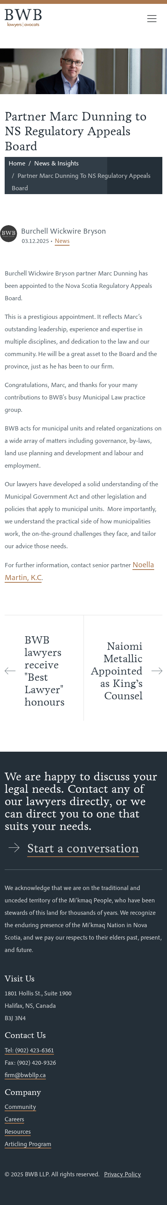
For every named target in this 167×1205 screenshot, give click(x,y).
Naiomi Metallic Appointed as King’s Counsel (117, 671)
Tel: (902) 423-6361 (29, 1050)
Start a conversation (83, 848)
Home (17, 163)
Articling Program (28, 1144)
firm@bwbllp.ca (25, 1075)
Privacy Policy (122, 1174)
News (62, 240)
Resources (18, 1131)
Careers (14, 1119)
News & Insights (56, 163)
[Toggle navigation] (151, 18)
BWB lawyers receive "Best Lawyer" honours (44, 671)
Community (20, 1106)
